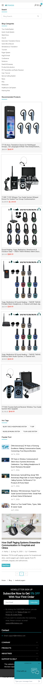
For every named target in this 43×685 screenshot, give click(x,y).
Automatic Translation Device (11, 41)
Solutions (4, 61)
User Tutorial (6, 73)
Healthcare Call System (9, 87)
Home (4, 580)
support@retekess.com (14, 623)
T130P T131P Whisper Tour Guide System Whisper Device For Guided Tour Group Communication (20, 198)
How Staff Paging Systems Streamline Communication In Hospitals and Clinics (21, 545)
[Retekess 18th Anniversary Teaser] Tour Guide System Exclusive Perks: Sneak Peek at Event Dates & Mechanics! (26, 493)
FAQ (3, 82)
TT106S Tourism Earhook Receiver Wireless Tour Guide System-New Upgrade (21, 408)
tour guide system (30, 431)
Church (4, 38)
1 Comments (31, 551)
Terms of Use (22, 612)
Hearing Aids (6, 90)
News (3, 79)
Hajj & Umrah (6, 55)
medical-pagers (20, 580)
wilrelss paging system (11, 431)
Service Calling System (9, 76)
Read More (5, 565)
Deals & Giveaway (7, 64)
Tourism (4, 50)
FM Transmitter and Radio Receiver (13, 70)
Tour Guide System (8, 29)
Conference (5, 58)
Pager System (6, 52)
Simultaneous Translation (10, 47)
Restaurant (5, 85)
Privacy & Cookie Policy (14, 615)
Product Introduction (8, 67)
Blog (10, 580)
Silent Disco (5, 35)
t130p (32, 427)
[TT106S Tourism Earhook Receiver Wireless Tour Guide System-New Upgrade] (21, 384)
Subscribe (34, 602)
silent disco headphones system (15, 427)
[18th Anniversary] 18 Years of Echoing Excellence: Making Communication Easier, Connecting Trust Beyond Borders (26, 448)
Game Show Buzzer (8, 44)
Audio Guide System (8, 32)
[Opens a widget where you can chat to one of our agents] (28, 672)
